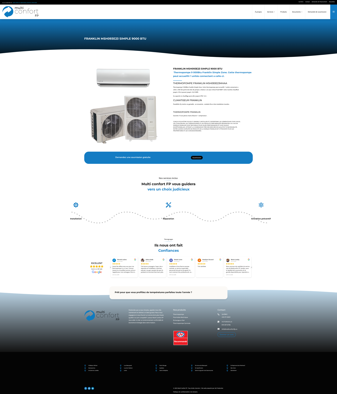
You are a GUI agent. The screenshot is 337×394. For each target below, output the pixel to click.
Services (270, 12)
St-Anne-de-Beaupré (201, 365)
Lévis (125, 370)
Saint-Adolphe (163, 370)
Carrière (301, 2)
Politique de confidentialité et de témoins (185, 392)
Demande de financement (319, 2)
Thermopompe (178, 314)
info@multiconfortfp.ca (229, 329)
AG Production (219, 388)
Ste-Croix (233, 368)
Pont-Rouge (162, 365)
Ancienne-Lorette (93, 370)
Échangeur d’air (179, 320)
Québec (161, 368)
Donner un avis (227, 334)
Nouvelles (332, 2)
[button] (110, 267)
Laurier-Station (128, 368)
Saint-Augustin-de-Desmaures (204, 370)
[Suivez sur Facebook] (85, 388)
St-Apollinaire (199, 368)
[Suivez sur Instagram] (89, 388)
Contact (307, 2)
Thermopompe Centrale (181, 323)
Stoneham (234, 370)
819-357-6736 (226, 325)
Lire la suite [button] (145, 274)
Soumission (196, 158)
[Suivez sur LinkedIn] (92, 388)
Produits (283, 12)
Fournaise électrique (180, 317)
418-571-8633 (226, 317)
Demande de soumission (317, 12)
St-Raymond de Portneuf (238, 365)
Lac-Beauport (128, 365)
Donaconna (91, 368)
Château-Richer (92, 365)
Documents (296, 12)
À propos (258, 12)
